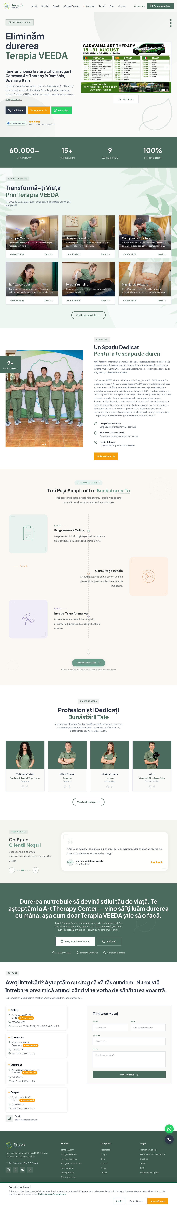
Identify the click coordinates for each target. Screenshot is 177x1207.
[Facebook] (15, 1174)
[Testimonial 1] (17, 874)
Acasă (34, 6)
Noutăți (44, 6)
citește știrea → (14, 103)
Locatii (104, 1177)
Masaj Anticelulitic (69, 1163)
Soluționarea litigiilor (149, 1177)
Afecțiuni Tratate (71, 6)
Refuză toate (136, 1201)
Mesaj (95, 1053)
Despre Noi (105, 1154)
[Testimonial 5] (27, 874)
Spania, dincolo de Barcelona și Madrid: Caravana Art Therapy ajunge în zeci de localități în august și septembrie (38, 78)
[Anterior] (85, 70)
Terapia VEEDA (67, 1154)
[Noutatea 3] (167, 92)
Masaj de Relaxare (69, 1158)
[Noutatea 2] (163, 92)
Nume (95, 1026)
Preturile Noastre (68, 1181)
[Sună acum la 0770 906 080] (169, 1139)
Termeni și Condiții (148, 1154)
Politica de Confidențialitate (152, 1158)
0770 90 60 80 (18, 1026)
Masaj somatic (67, 1172)
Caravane (90, 6)
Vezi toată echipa (86, 806)
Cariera (104, 1172)
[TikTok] (30, 1174)
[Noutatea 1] (159, 92)
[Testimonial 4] (24, 874)
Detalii (48, 259)
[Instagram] (8, 1174)
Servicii (56, 6)
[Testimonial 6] (30, 874)
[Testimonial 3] (21, 874)
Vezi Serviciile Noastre (86, 667)
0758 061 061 (18, 1054)
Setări (119, 1201)
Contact (122, 6)
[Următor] (167, 70)
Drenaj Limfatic (67, 1177)
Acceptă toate (157, 1201)
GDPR (143, 1168)
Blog (112, 6)
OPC (142, 1172)
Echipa (104, 1158)
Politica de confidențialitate (52, 1194)
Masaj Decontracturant (71, 1168)
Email (133, 1026)
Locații (102, 6)
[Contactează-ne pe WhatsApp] (169, 1128)
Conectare (139, 6)
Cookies (144, 1163)
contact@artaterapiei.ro (26, 1124)
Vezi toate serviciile (86, 319)
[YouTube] (22, 1174)
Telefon (96, 1040)
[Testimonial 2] (19, 874)
